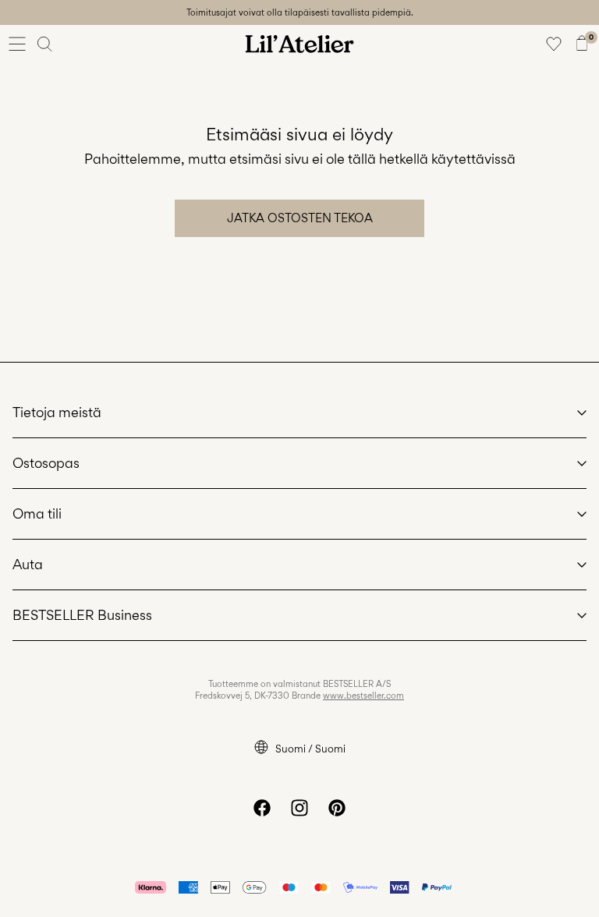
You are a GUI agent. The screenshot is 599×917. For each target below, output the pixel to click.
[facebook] (262, 807)
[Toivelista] (554, 44)
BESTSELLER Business (82, 615)
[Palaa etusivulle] (299, 43)
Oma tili (37, 513)
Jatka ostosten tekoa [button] (300, 218)
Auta (27, 564)
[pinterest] (336, 807)
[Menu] (17, 44)
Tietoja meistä (56, 412)
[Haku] (45, 44)
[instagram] (299, 807)
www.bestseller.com (363, 695)
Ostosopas (46, 463)
